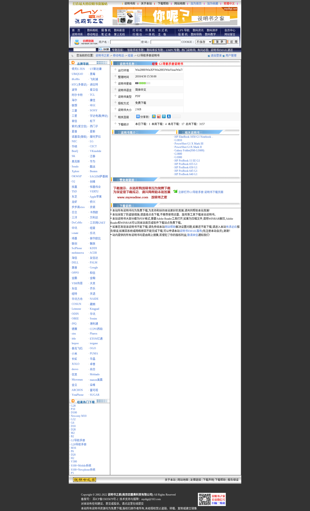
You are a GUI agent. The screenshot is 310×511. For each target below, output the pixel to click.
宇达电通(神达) (99, 116)
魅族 (92, 243)
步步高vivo (78, 207)
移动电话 (92, 34)
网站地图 (179, 3)
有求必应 (231, 226)
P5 (72, 473)
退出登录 (216, 55)
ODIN (75, 313)
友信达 (94, 258)
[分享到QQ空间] (153, 116)
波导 (74, 89)
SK (73, 156)
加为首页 (196, 3)
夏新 (92, 131)
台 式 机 (162, 30)
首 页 (76, 30)
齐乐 (92, 288)
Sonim (93, 318)
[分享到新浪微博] (158, 116)
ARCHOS (77, 390)
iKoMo (76, 79)
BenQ (75, 151)
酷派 (92, 166)
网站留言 (229, 34)
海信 (74, 258)
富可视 (94, 390)
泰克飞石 (77, 348)
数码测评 (212, 30)
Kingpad (94, 308)
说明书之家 (102, 55)
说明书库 (129, 3)
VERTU (94, 191)
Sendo (75, 166)
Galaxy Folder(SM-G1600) (189, 150)
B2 (72, 436)
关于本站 (146, 3)
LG (91, 141)
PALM (93, 262)
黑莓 (92, 74)
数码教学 (210, 34)
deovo (75, 369)
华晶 (92, 359)
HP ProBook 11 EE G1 (187, 160)
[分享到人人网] (168, 116)
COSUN (76, 304)
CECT (93, 146)
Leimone (76, 308)
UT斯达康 (96, 69)
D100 (74, 412)
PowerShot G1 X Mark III (189, 143)
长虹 (74, 359)
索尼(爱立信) (79, 126)
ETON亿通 (96, 338)
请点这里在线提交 (133, 503)
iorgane (94, 343)
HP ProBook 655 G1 (186, 164)
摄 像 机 (106, 30)
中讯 (74, 228)
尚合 (92, 369)
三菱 (74, 110)
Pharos (93, 333)
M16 (73, 448)
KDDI (93, 248)
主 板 (162, 34)
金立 (74, 385)
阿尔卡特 (77, 95)
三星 (74, 116)
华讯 (92, 314)
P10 (73, 409)
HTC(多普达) (79, 84)
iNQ (74, 323)
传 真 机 (150, 30)
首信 (74, 121)
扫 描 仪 (137, 34)
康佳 (92, 100)
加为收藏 (212, 3)
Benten (93, 171)
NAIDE (94, 298)
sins (74, 333)
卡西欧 (94, 212)
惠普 (74, 267)
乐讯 (92, 233)
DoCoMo (77, 222)
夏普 (74, 131)
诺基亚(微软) (79, 136)
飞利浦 (94, 79)
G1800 (178, 153)
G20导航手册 (78, 444)
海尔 (74, 100)
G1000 (178, 157)
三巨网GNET (97, 222)
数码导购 (196, 34)
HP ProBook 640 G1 (186, 174)
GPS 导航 (183, 30)
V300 (74, 461)
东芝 (74, 196)
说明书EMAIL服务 (191, 231)
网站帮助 (170, 226)
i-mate (75, 233)
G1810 (178, 140)
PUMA (94, 353)
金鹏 (74, 278)
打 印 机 (137, 30)
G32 (73, 419)
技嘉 (74, 187)
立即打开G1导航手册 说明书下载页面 (200, 192)
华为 (92, 161)
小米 (74, 353)
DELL (75, 262)
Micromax (77, 379)
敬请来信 (192, 235)
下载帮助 (163, 3)
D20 (73, 454)
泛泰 (92, 156)
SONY (94, 110)
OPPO (75, 272)
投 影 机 (183, 34)
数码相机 (92, 30)
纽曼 (130, 55)
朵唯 (92, 385)
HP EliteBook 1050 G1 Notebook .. (194, 136)
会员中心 (229, 30)
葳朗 (92, 304)
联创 (74, 243)
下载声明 (208, 480)
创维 (92, 181)
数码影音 (119, 30)
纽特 (74, 293)
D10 (73, 426)
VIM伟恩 (77, 283)
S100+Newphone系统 (83, 469)
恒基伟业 (95, 187)
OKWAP (77, 176)
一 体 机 (150, 34)
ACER (93, 252)
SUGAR (94, 394)
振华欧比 (95, 238)
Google (94, 267)
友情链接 (195, 480)
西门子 (94, 126)
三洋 (74, 217)
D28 (73, 429)
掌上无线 (119, 34)
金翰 (92, 278)
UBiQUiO (77, 74)
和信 (92, 273)
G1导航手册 (78, 440)
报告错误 (233, 480)
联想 (74, 105)
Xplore (75, 171)
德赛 (74, 329)
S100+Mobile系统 (81, 465)
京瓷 (92, 207)
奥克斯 (76, 161)
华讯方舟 (77, 299)
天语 (92, 293)
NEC (74, 141)
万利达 (94, 217)
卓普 (92, 364)
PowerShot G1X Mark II (188, 147)
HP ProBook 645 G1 (186, 170)
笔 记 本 (106, 34)
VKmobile (95, 151)
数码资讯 (198, 30)
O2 (73, 181)
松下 (92, 121)
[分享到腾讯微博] (163, 116)
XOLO (75, 364)
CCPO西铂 (96, 329)
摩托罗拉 (95, 136)
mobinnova (78, 252)
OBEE (75, 318)
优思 (74, 374)
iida (74, 338)
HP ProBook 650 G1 (186, 167)
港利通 (94, 323)
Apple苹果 (96, 196)
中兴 (92, 105)
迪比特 (94, 84)
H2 (72, 458)
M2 (73, 433)
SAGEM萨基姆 (99, 176)
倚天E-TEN (78, 69)
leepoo (75, 343)
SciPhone (77, 248)
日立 (74, 212)
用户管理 (231, 55)
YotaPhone (78, 394)
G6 (72, 422)
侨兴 (92, 202)
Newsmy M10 (78, 416)
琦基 (74, 238)
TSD (74, 191)
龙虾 (74, 202)
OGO (93, 348)
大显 (92, 283)
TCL (92, 94)
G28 (73, 405)
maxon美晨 (96, 379)
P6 (72, 451)
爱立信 (94, 89)
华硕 (74, 146)
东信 (74, 288)
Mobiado (95, 374)
